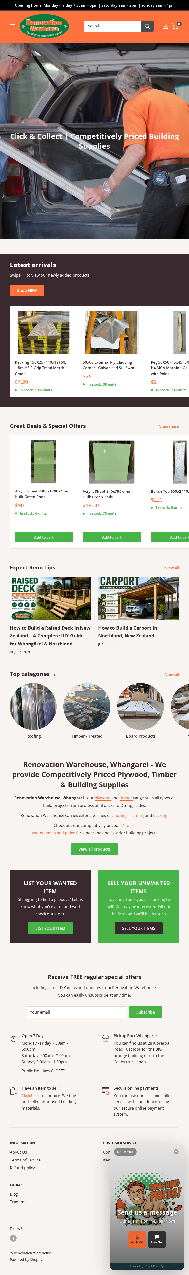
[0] (175, 26)
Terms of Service (25, 1160)
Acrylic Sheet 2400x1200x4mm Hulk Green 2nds (42, 494)
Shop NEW (27, 290)
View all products (94, 849)
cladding (119, 815)
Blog (14, 1194)
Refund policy (22, 1168)
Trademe (18, 1202)
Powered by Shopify (26, 1259)
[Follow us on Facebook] (13, 1238)
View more (169, 426)
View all (172, 568)
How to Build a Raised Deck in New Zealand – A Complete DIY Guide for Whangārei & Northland (50, 636)
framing (136, 815)
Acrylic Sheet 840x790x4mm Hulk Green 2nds (108, 494)
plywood (103, 798)
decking (160, 815)
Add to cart (44, 537)
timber (126, 798)
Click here (31, 1095)
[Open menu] (12, 26)
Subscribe (145, 1012)
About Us (18, 1152)
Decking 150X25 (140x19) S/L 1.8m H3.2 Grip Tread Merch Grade (40, 368)
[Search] (147, 26)
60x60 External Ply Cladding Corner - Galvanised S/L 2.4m (108, 365)
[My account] (165, 26)
